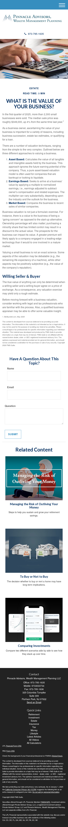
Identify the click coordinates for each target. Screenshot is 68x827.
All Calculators (34, 742)
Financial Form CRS (13, 745)
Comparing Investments (34, 646)
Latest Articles (34, 736)
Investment (34, 717)
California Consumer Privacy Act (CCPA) (21, 789)
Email (10, 387)
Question (10, 406)
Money (34, 730)
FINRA (43, 802)
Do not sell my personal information (45, 792)
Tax (34, 727)
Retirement (34, 714)
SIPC (48, 802)
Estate (34, 720)
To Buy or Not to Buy (34, 576)
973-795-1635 (36, 34)
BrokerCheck (57, 755)
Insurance (34, 723)
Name (10, 368)
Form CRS (10, 751)
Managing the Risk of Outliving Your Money (34, 505)
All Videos (34, 739)
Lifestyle (34, 733)
